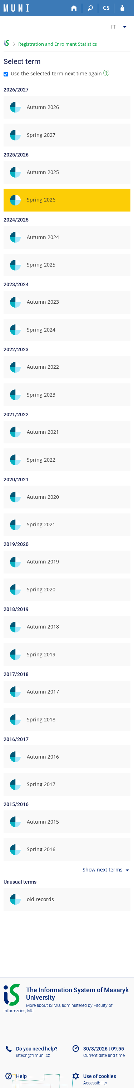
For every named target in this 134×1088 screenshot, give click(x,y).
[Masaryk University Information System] (16, 8)
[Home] (74, 8)
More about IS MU (43, 1005)
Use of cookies (99, 1076)
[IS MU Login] (122, 8)
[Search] (90, 8)
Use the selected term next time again (56, 73)
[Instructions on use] (107, 74)
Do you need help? (37, 1049)
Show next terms (103, 870)
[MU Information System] (7, 43)
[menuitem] (119, 25)
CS (106, 8)
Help (21, 1076)
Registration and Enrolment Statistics (57, 44)
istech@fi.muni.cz (33, 1055)
